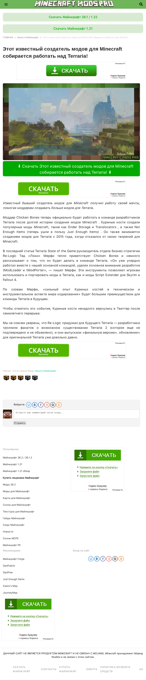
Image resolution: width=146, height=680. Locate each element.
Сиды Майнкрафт (13, 524)
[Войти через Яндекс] (46, 404)
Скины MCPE (11, 538)
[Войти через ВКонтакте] (34, 404)
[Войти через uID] (28, 404)
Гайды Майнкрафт (14, 518)
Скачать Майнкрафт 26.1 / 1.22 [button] (73, 17)
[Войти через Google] (53, 404)
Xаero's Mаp (10, 585)
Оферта (91, 669)
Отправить (19, 423)
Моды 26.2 (9, 484)
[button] (6, 4)
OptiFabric (9, 565)
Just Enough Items (13, 579)
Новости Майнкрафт (45, 371)
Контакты (48, 669)
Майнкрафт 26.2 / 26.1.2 (17, 457)
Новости (8, 531)
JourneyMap (10, 592)
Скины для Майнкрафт (17, 504)
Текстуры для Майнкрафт (18, 511)
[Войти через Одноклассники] (59, 404)
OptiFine (8, 572)
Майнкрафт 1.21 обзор (16, 471)
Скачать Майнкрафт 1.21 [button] (73, 28)
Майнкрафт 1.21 (12, 464)
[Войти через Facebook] (40, 404)
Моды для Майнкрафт (16, 491)
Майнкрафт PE (12, 545)
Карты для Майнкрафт (16, 498)
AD (141, 669)
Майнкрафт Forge (13, 558)
